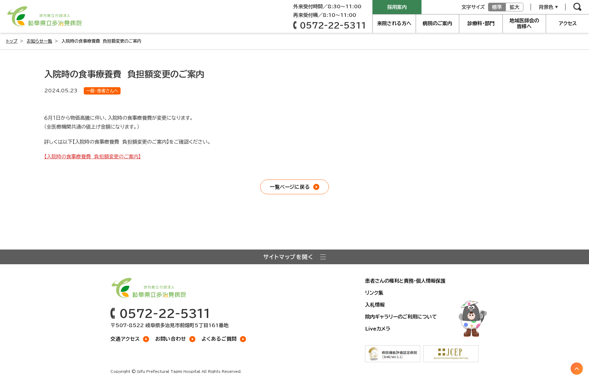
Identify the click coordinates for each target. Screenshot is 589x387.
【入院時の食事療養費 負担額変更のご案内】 (92, 156)
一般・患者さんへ (102, 91)
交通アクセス (125, 338)
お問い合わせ (170, 338)
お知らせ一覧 (39, 41)
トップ (11, 41)
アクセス (568, 23)
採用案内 (397, 7)
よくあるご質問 (219, 338)
